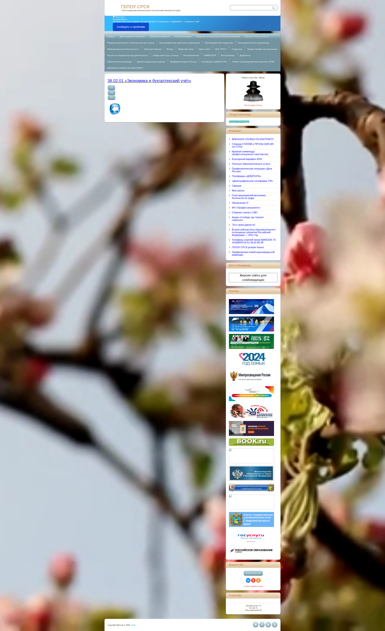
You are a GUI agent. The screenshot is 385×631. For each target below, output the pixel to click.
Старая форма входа (253, 586)
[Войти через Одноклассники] (258, 580)
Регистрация (250, 105)
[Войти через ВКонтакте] (248, 580)
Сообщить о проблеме (131, 26)
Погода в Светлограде (239, 122)
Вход (259, 105)
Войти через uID (253, 573)
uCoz (133, 625)
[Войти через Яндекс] (253, 580)
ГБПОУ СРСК (135, 6)
